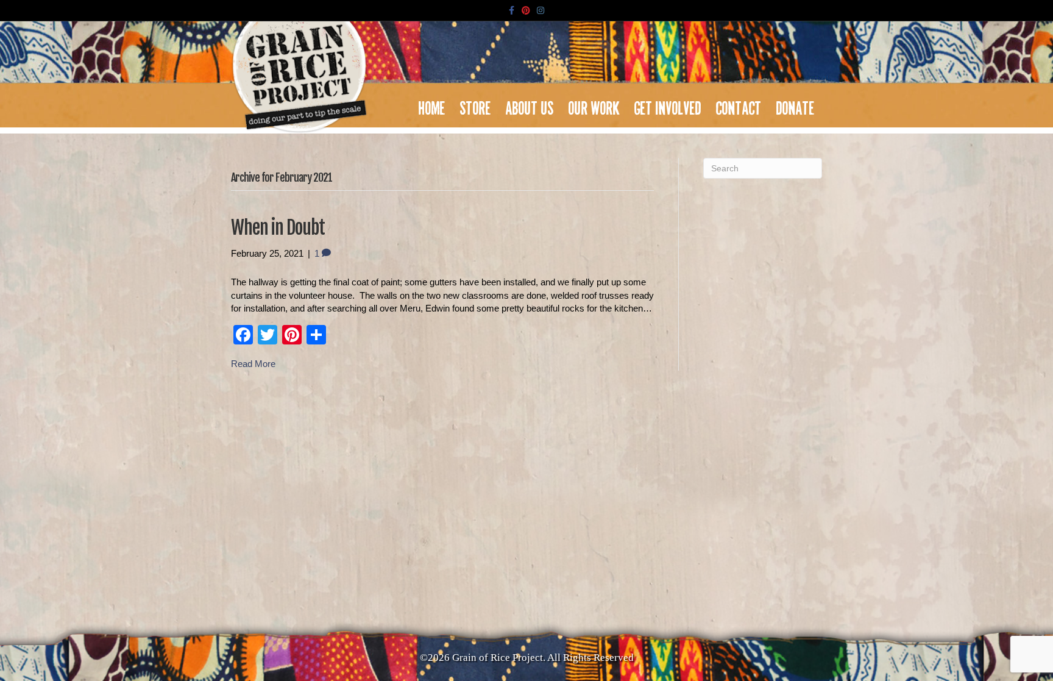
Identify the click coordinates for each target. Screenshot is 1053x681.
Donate (795, 104)
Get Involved (667, 104)
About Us (530, 104)
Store (475, 104)
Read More (253, 363)
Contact (739, 104)
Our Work (594, 104)
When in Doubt (278, 227)
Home (432, 104)
